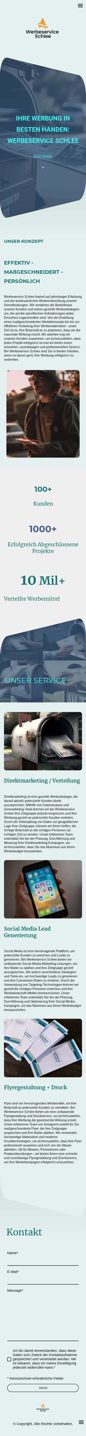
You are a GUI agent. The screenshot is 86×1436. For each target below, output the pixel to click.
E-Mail (13, 1272)
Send (43, 1388)
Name (12, 1253)
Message (15, 1291)
